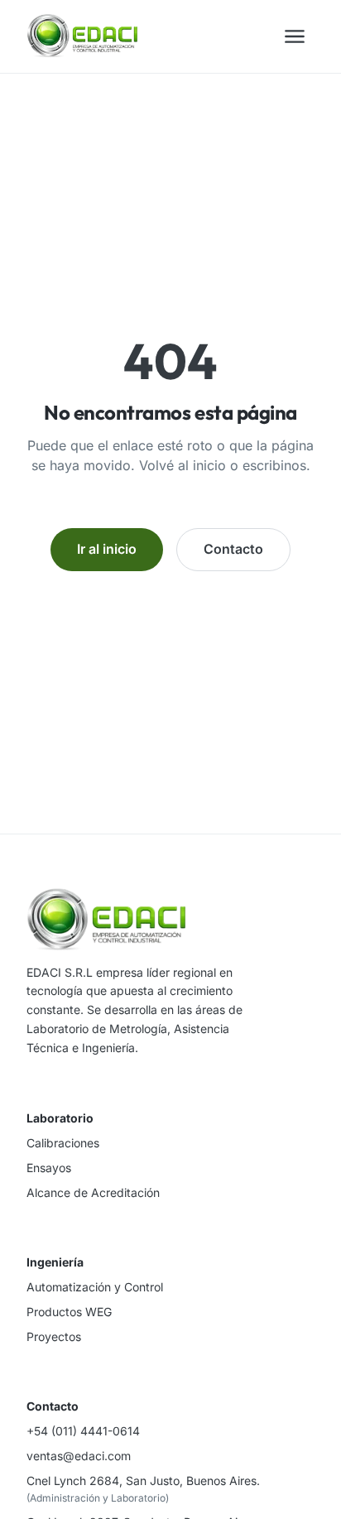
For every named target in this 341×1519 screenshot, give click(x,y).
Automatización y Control (94, 1287)
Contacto (233, 549)
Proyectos (53, 1336)
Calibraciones (62, 1143)
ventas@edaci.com (78, 1456)
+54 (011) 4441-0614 (83, 1431)
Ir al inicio (107, 549)
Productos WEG (69, 1312)
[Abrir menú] (295, 36)
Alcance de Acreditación (93, 1192)
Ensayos (48, 1168)
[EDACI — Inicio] (81, 36)
